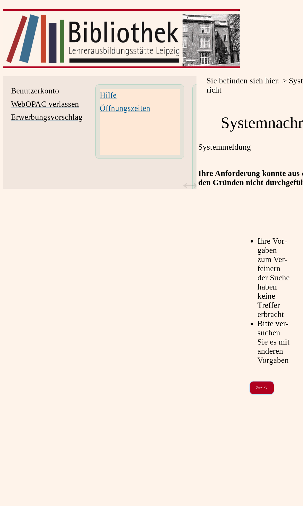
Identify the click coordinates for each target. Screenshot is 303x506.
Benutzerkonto (35, 90)
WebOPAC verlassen (45, 104)
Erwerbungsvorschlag (47, 117)
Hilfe (108, 95)
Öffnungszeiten (125, 108)
